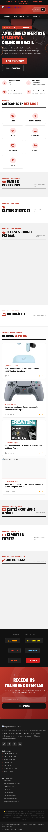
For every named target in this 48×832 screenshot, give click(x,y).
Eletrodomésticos (22, 16)
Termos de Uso (9, 786)
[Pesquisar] (43, 9)
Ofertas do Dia (9, 792)
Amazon (13, 640)
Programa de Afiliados (11, 801)
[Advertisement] (24, 276)
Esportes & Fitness (10, 768)
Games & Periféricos (11, 753)
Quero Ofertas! (24, 706)
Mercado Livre (33, 640)
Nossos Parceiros (13, 68)
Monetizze (32, 650)
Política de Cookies (10, 798)
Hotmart (15, 660)
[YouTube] (20, 744)
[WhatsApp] (15, 744)
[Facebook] (9, 744)
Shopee (14, 650)
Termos (13, 829)
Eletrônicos (7, 765)
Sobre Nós (7, 780)
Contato (7, 789)
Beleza (37, 16)
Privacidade (5, 829)
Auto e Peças (8, 771)
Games (8, 16)
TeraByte (33, 660)
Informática (8, 762)
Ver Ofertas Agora (16, 61)
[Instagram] (4, 744)
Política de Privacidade (12, 783)
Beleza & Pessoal (9, 759)
